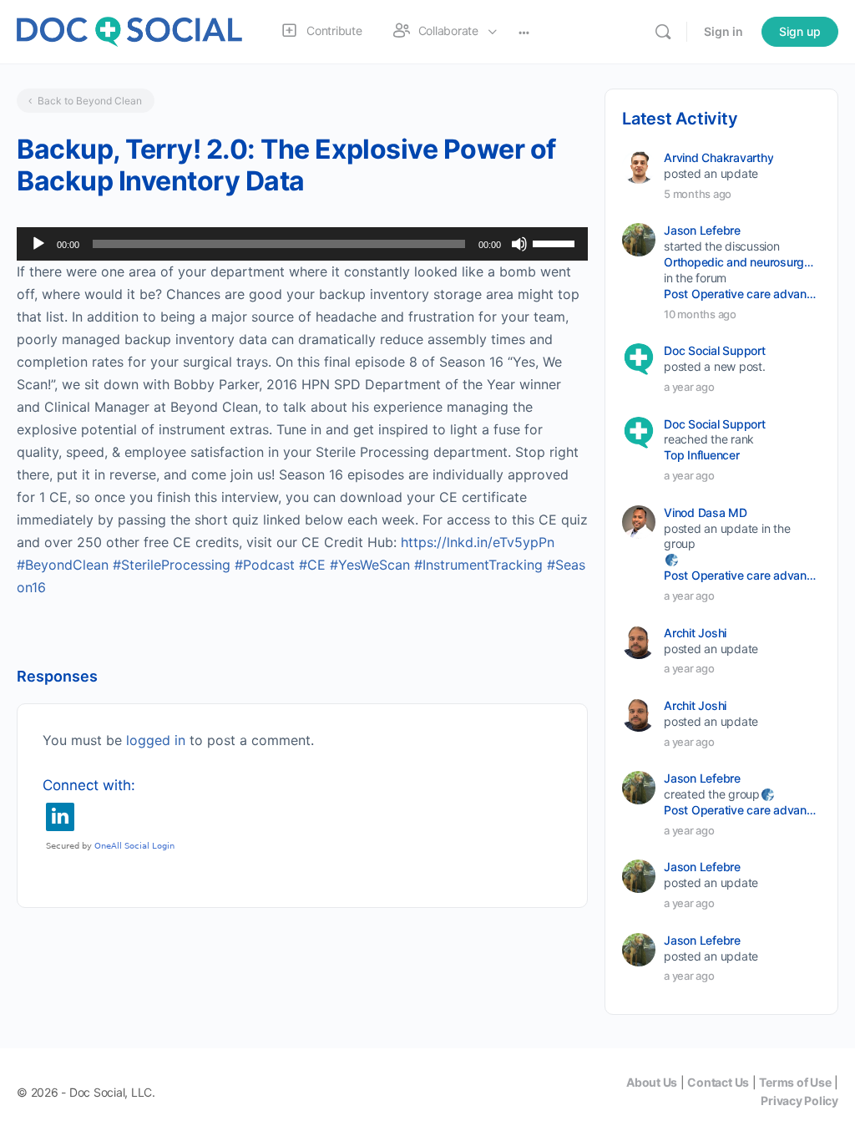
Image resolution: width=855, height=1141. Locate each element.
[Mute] (519, 244)
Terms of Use (795, 1082)
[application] (302, 244)
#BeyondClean (63, 564)
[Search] (663, 32)
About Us (651, 1082)
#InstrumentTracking (478, 564)
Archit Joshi (695, 633)
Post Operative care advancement (741, 294)
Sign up (800, 31)
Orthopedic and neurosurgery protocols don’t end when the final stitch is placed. (741, 262)
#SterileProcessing (171, 564)
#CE (312, 564)
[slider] (556, 242)
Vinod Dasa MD (705, 512)
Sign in (723, 31)
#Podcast (265, 564)
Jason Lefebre (702, 230)
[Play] (38, 244)
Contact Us (718, 1082)
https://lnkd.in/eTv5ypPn (477, 542)
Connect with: (89, 785)
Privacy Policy (799, 1100)
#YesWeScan (370, 564)
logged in (155, 740)
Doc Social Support (715, 350)
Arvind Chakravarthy (718, 157)
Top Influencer (702, 455)
